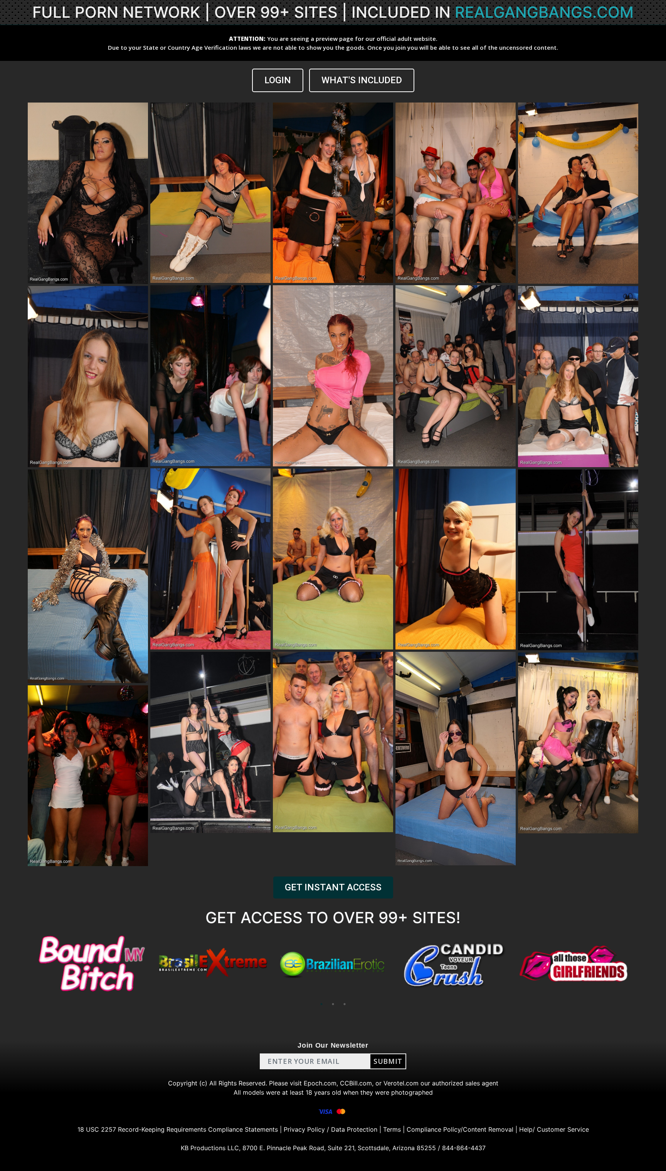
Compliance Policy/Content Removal (460, 1129)
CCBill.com (356, 1083)
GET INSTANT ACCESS (333, 887)
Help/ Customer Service (554, 1129)
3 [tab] (344, 1004)
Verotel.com (401, 1083)
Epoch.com (320, 1083)
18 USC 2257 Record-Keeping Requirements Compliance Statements (177, 1129)
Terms (392, 1129)
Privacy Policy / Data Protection (330, 1129)
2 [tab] (333, 1004)
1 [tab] (321, 1004)
